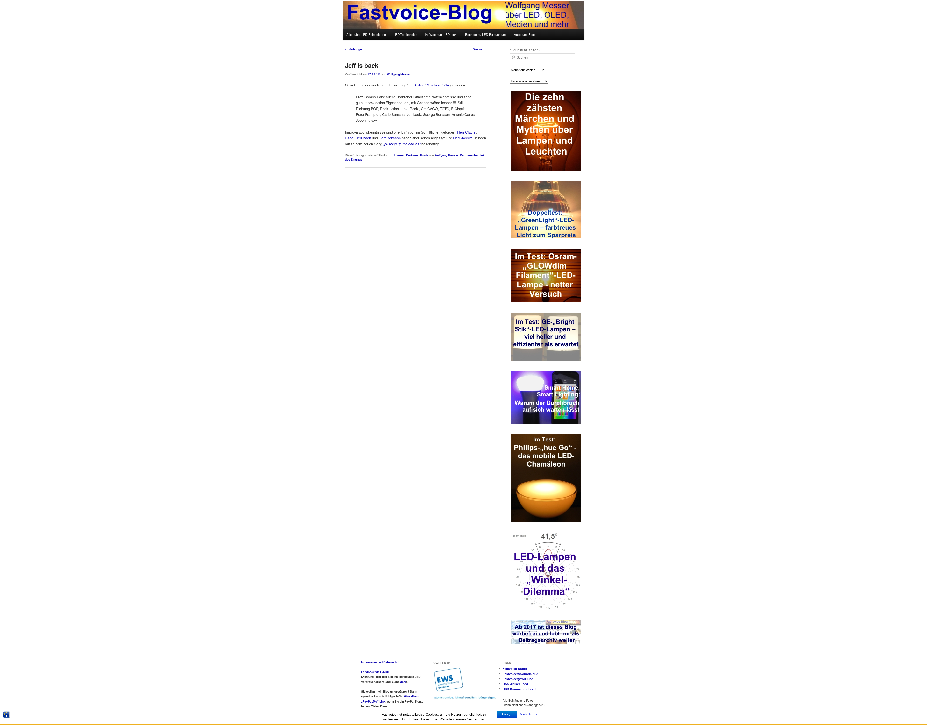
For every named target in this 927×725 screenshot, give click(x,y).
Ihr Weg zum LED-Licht (441, 34)
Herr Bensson (390, 137)
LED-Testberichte (405, 34)
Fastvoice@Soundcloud (520, 673)
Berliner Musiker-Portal (431, 84)
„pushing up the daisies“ (402, 143)
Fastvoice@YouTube (518, 678)
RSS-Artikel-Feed (515, 684)
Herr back (363, 137)
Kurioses (412, 155)
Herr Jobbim (463, 137)
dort (403, 682)
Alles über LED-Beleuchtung (366, 34)
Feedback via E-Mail (375, 672)
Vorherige (353, 49)
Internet (399, 155)
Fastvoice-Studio (515, 668)
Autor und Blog (524, 34)
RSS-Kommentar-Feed (519, 689)
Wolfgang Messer (399, 74)
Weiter (479, 49)
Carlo (349, 137)
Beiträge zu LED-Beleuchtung (485, 34)
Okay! (507, 714)
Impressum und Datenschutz (381, 662)
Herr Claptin (466, 132)
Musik (424, 155)
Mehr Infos (528, 714)
